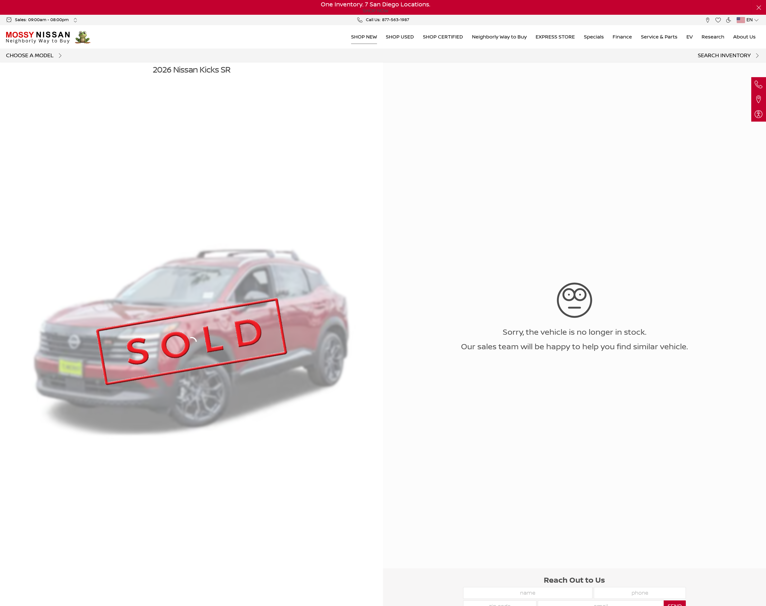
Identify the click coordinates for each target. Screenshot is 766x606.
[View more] (75, 20)
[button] (758, 7)
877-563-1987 (395, 20)
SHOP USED (400, 37)
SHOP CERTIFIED (443, 37)
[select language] (756, 20)
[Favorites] (718, 20)
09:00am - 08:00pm (48, 20)
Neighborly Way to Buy (499, 37)
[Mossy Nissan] (38, 37)
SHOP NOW (375, 11)
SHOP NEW (364, 37)
